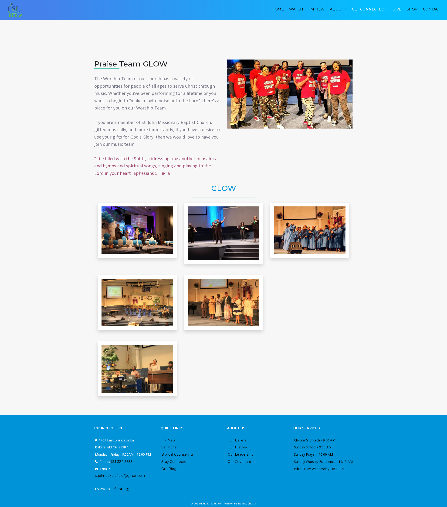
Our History (237, 447)
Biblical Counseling (177, 454)
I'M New (316, 9)
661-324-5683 (121, 462)
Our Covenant (239, 462)
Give (397, 9)
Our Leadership (241, 454)
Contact (432, 9)
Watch (296, 9)
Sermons (168, 447)
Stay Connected (175, 462)
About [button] (337, 9)
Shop (412, 9)
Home (278, 9)
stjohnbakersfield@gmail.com (120, 476)
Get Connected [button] (368, 9)
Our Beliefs (237, 440)
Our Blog (168, 469)
